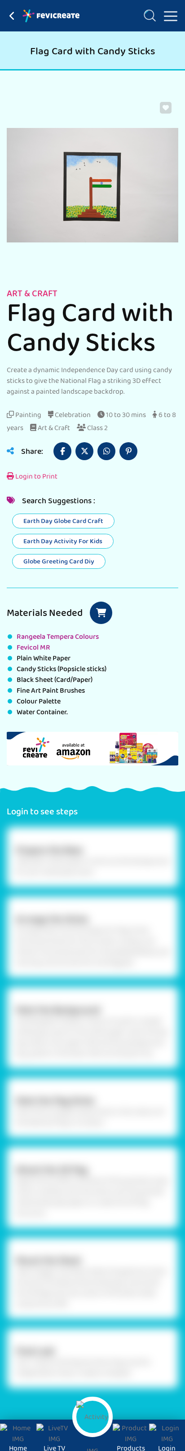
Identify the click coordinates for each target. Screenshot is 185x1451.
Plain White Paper (43, 659)
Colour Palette (39, 702)
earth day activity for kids (62, 542)
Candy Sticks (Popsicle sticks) (61, 670)
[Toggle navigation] (167, 14)
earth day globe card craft (63, 521)
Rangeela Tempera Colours (58, 637)
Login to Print (35, 477)
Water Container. (42, 713)
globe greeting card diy (58, 562)
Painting (27, 416)
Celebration (72, 416)
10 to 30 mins (125, 416)
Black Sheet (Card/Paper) (54, 680)
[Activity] (92, 1417)
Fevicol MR (33, 648)
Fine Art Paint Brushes (51, 691)
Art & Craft (53, 429)
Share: (31, 452)
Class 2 (97, 429)
